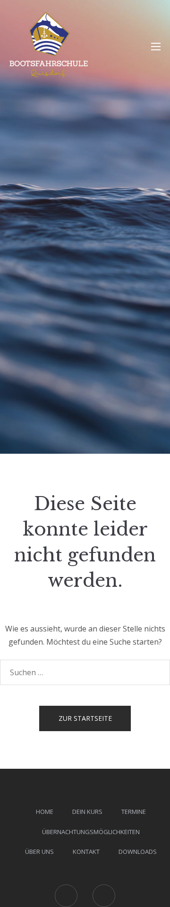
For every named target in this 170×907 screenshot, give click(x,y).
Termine (133, 811)
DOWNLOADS (138, 851)
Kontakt (86, 851)
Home (44, 811)
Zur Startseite (85, 718)
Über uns (39, 851)
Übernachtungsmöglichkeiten (91, 832)
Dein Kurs (87, 811)
